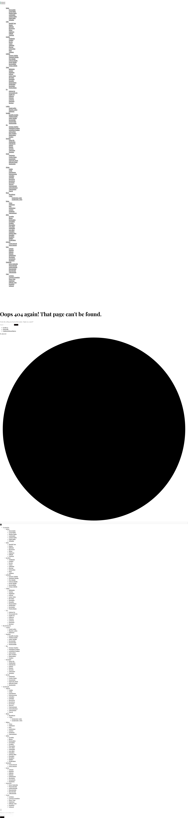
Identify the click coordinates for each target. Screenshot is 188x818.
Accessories (6, 6)
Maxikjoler (11, 250)
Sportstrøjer (12, 182)
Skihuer (10, 30)
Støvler (7, 154)
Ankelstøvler (12, 155)
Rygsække (11, 81)
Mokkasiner (11, 111)
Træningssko (12, 150)
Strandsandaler (12, 121)
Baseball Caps (12, 23)
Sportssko (8, 138)
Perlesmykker (12, 48)
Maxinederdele (12, 269)
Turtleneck (11, 286)
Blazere (11, 218)
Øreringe (11, 47)
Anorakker (11, 216)
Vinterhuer (11, 35)
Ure (7, 89)
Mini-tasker (11, 77)
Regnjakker (11, 235)
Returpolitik (5, 329)
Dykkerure (11, 96)
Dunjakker (11, 223)
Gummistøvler (12, 159)
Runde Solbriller (13, 62)
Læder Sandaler (13, 118)
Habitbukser (12, 204)
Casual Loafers (12, 108)
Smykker (8, 37)
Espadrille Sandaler (13, 115)
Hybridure (11, 98)
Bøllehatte (11, 26)
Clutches (11, 71)
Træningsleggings (13, 187)
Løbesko (11, 145)
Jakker (7, 215)
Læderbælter (12, 15)
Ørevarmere (12, 28)
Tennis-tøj (11, 184)
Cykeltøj (11, 169)
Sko (7, 125)
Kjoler (7, 247)
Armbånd (11, 40)
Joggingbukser (12, 172)
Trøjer (7, 274)
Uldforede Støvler (13, 162)
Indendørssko (12, 143)
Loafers (8, 106)
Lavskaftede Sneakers (14, 130)
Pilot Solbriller (12, 59)
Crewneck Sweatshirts (14, 277)
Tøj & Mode (6, 165)
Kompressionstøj (13, 174)
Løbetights (11, 177)
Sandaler (8, 113)
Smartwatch (11, 101)
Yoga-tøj (11, 191)
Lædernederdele (13, 267)
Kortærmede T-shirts (17, 198)
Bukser (7, 201)
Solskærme (11, 32)
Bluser (7, 192)
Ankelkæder (12, 38)
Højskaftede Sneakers (14, 128)
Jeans (10, 206)
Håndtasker (11, 72)
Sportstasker (12, 86)
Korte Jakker (12, 226)
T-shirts (10, 196)
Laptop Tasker (12, 76)
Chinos (10, 203)
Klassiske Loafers (13, 109)
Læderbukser (12, 208)
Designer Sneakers (13, 126)
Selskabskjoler (12, 255)
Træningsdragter (13, 186)
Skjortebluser (12, 194)
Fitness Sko (11, 140)
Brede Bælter (12, 10)
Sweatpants (11, 211)
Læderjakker (12, 228)
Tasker (7, 67)
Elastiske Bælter (13, 13)
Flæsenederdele (13, 265)
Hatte (7, 21)
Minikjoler (11, 253)
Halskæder (11, 45)
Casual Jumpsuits (13, 243)
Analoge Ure (12, 91)
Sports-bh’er (12, 179)
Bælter (7, 8)
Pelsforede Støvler (13, 160)
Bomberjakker (12, 220)
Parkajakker (11, 231)
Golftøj (10, 170)
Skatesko (11, 147)
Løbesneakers (12, 132)
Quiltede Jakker (12, 233)
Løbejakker (11, 176)
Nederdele (8, 262)
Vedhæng (11, 52)
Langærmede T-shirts (17, 199)
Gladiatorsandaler (13, 116)
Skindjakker (11, 237)
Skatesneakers (12, 135)
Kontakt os (5, 327)
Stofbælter (11, 20)
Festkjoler (11, 248)
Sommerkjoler (12, 259)
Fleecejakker (12, 225)
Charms (10, 43)
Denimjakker (12, 221)
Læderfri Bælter (13, 16)
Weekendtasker (13, 87)
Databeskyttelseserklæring (9, 331)
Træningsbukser (13, 213)
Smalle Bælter (12, 18)
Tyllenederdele (12, 272)
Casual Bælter (12, 11)
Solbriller (8, 54)
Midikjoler (11, 252)
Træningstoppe (12, 189)
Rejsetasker (12, 79)
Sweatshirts (11, 284)
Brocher (11, 42)
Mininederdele (12, 270)
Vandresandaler (13, 123)
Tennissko (11, 148)
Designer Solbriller (13, 55)
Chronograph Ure (13, 93)
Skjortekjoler (12, 257)
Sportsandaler (12, 120)
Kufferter (11, 74)
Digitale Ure (12, 94)
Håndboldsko (12, 142)
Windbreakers (12, 240)
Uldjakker (11, 238)
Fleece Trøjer (12, 279)
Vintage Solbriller (13, 65)
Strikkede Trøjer (13, 282)
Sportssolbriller (12, 64)
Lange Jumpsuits (13, 245)
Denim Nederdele (13, 264)
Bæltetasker (12, 69)
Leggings (11, 209)
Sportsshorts (12, 181)
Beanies (11, 25)
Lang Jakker (12, 230)
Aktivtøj (7, 167)
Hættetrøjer (12, 281)
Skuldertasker (12, 84)
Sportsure (11, 103)
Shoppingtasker (12, 82)
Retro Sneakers (12, 133)
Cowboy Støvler (13, 157)
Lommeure (11, 99)
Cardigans (11, 275)
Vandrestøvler (12, 164)
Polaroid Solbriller (13, 60)
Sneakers (11, 137)
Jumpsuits (8, 242)
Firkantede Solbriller (14, 57)
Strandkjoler (12, 260)
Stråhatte (11, 33)
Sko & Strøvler (7, 104)
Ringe (10, 50)
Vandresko (11, 152)
